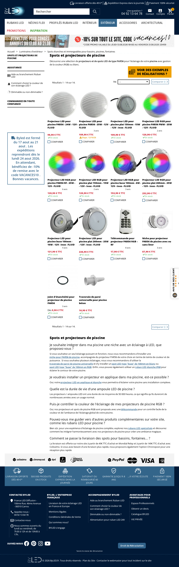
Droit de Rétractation (132, 545)
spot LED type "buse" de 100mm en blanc (133, 363)
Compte (160, 13)
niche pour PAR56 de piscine (64, 357)
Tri (114, 81)
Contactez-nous (22, 520)
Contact (150, 13)
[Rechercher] (95, 11)
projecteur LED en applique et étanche (81, 382)
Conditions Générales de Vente (65, 516)
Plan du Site (89, 560)
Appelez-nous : (21, 513)
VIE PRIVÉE (136, 519)
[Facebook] (26, 544)
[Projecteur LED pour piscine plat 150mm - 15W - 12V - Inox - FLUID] (126, 104)
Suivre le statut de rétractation (90, 551)
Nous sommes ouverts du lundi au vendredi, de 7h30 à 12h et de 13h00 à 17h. (27, 530)
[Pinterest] (33, 544)
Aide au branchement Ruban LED (107, 500)
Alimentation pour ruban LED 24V (107, 519)
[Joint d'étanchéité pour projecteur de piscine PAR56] (63, 280)
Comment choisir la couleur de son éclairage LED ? (106, 507)
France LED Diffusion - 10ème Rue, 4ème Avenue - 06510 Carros (27, 503)
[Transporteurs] (47, 460)
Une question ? (131, 12)
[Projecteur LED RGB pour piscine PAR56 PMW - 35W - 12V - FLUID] (157, 104)
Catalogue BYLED (140, 514)
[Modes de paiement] (127, 459)
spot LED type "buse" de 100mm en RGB (70, 367)
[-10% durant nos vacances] (89, 41)
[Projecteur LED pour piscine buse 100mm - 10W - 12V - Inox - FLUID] (63, 221)
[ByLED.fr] (16, 11)
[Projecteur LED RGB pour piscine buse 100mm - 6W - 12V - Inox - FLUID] (126, 163)
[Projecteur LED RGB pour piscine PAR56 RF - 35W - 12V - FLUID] (63, 163)
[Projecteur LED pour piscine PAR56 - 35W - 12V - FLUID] (94, 104)
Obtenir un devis (140, 508)
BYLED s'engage (57, 527)
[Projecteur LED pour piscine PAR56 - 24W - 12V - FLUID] (63, 104)
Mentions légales (57, 511)
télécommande (129, 409)
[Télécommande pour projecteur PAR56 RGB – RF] (126, 221)
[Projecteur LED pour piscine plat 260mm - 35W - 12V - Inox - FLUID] (94, 221)
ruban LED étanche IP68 (148, 367)
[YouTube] (48, 544)
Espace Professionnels (142, 503)
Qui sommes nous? (59, 522)
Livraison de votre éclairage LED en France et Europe (65, 505)
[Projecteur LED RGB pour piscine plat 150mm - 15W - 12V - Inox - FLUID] (94, 163)
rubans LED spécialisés (140, 428)
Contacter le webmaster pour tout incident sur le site (124, 560)
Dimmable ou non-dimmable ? (105, 514)
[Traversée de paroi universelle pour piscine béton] (94, 280)
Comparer (57, 141)
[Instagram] (40, 544)
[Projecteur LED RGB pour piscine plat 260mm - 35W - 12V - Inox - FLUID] (157, 163)
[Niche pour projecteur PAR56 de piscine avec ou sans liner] (157, 221)
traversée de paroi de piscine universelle (71, 363)
